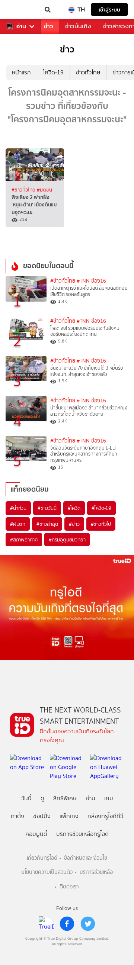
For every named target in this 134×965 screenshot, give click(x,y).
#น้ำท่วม (18, 508)
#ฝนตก (17, 524)
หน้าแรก (21, 72)
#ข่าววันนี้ (47, 508)
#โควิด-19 (101, 508)
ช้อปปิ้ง (42, 816)
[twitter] (87, 923)
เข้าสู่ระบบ (109, 9)
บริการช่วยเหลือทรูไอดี (82, 834)
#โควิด (74, 508)
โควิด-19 (53, 72)
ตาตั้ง (17, 816)
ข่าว (48, 26)
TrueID (21, 9)
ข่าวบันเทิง (78, 26)
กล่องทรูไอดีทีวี (105, 816)
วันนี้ (26, 798)
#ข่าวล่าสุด (47, 524)
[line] (46, 923)
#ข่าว (74, 524)
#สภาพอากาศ (24, 539)
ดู (42, 798)
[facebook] (67, 923)
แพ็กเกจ (69, 816)
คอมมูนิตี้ (36, 834)
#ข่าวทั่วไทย (24, 189)
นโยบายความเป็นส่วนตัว (47, 872)
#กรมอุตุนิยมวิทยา (67, 539)
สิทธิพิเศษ (65, 798)
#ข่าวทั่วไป (101, 524)
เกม (108, 798)
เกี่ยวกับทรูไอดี (42, 858)
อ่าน (21, 26)
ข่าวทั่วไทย (88, 72)
